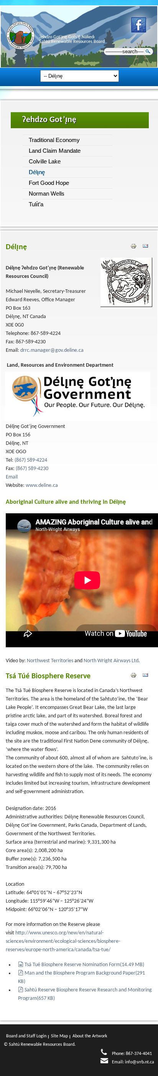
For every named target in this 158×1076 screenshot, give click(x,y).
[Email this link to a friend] (145, 247)
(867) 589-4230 (32, 469)
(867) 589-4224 (31, 460)
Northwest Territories (49, 661)
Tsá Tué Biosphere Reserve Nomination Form (84, 965)
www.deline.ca (42, 485)
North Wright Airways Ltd (110, 661)
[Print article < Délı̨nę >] (134, 247)
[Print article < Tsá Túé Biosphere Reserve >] (134, 676)
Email (12, 477)
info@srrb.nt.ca (139, 1062)
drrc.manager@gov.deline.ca (52, 350)
